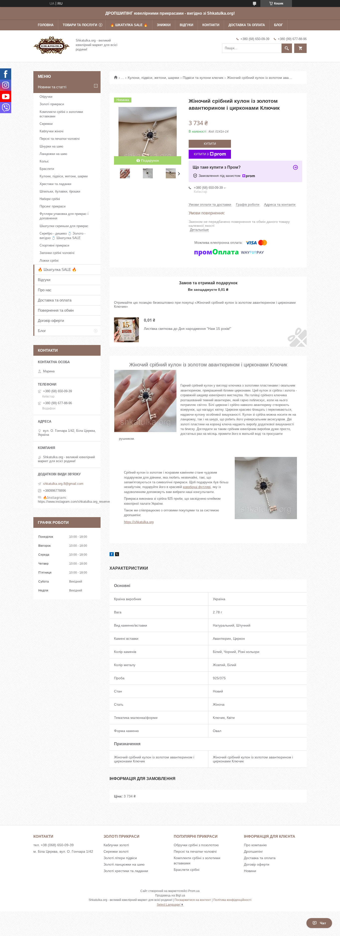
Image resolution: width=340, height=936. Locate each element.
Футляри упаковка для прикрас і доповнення (64, 216)
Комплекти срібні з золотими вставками (61, 114)
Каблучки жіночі (51, 131)
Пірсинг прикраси (52, 206)
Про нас (45, 290)
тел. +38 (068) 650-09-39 (53, 845)
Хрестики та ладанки (55, 184)
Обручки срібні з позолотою (196, 845)
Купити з (201, 154)
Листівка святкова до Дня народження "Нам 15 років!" (187, 329)
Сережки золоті (116, 851)
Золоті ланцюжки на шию (124, 864)
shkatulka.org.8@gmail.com (63, 484)
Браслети (47, 169)
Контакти (210, 25)
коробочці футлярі (197, 487)
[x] (117, 555)
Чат (323, 923)
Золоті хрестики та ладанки (126, 871)
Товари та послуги (80, 25)
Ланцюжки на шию (53, 154)
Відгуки (186, 25)
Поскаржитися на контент (192, 900)
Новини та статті (52, 87)
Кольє (44, 161)
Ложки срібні (49, 260)
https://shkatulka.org (139, 522)
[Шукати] (287, 48)
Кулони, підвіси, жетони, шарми (153, 78)
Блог (278, 25)
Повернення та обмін (56, 310)
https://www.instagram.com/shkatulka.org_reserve (74, 501)
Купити (210, 144)
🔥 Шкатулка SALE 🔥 (129, 25)
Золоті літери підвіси (120, 858)
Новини (250, 871)
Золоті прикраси (52, 104)
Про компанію (255, 845)
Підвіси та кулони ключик (203, 78)
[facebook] (112, 555)
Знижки (163, 25)
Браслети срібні (186, 870)
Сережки (46, 124)
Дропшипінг (253, 851)
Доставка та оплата (246, 25)
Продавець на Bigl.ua (170, 895)
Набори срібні (50, 199)
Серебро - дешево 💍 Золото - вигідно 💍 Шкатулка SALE (62, 236)
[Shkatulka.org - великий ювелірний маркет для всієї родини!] (51, 45)
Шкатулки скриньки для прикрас (64, 226)
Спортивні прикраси (54, 245)
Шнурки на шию (51, 146)
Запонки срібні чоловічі (57, 253)
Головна (46, 25)
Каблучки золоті (116, 845)
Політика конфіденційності (232, 900)
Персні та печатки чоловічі (60, 139)
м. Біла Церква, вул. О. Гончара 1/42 (63, 851)
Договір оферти (51, 320)
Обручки (46, 97)
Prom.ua (194, 891)
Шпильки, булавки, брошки (60, 191)
